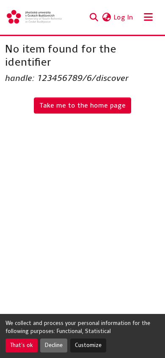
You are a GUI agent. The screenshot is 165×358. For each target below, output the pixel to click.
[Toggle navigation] (148, 17)
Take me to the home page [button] (82, 105)
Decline (54, 345)
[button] (34, 17)
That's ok (21, 345)
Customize (88, 345)
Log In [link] (123, 17)
